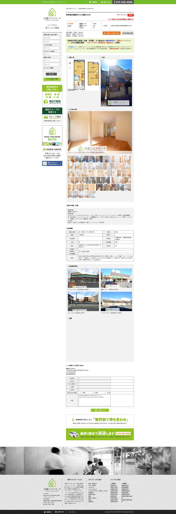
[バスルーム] (106, 166)
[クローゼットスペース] (92, 187)
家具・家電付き (92, 483)
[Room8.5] (127, 187)
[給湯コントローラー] (106, 173)
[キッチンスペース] (85, 173)
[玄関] (113, 159)
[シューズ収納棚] (120, 159)
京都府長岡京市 (125, 490)
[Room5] (127, 180)
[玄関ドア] (106, 159)
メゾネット (91, 487)
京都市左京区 (114, 489)
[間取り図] (83, 89)
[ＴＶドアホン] (113, 173)
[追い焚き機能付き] (120, 166)
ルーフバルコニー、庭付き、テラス (98, 490)
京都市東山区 (114, 492)
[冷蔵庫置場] (92, 173)
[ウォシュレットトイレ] (127, 159)
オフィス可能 (92, 485)
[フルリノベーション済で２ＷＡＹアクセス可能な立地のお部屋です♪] (71, 159)
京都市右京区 (114, 498)
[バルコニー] (99, 187)
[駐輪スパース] (85, 159)
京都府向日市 (125, 489)
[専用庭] (85, 180)
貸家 (89, 499)
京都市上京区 (114, 487)
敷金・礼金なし (92, 498)
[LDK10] (120, 173)
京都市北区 (113, 485)
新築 (89, 496)
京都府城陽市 (125, 487)
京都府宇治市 (125, 485)
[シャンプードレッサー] (85, 166)
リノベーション (92, 489)
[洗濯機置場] (99, 166)
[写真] (116, 105)
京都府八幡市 (125, 492)
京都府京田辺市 (125, 494)
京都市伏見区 (114, 499)
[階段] (113, 180)
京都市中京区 (114, 490)
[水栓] (99, 159)
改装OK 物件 (91, 494)
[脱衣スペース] (78, 166)
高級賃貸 (90, 501)
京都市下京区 (114, 494)
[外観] (78, 159)
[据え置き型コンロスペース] (78, 173)
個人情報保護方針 (71, 374)
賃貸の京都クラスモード (71, 8)
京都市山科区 (114, 501)
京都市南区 (113, 496)
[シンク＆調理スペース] (71, 173)
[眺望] (106, 180)
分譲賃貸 (90, 492)
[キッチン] (127, 166)
